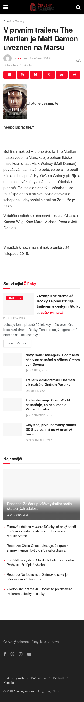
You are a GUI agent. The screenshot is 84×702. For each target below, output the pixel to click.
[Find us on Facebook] (5, 654)
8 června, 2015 (40, 58)
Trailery (19, 21)
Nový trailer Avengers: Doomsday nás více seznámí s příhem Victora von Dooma (53, 359)
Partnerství (38, 678)
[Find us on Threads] (12, 654)
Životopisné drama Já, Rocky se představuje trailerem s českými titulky (58, 301)
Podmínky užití (14, 678)
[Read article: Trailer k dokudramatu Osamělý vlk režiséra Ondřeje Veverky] (13, 384)
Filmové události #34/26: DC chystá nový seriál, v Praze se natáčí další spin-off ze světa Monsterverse (42, 531)
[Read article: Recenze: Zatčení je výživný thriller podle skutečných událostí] (42, 496)
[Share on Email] (62, 75)
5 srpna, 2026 (37, 390)
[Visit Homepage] (42, 7)
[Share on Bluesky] (36, 75)
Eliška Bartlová (52, 312)
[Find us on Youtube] (29, 654)
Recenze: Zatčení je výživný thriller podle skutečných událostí (39, 506)
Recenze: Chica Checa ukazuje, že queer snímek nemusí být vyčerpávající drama (37, 548)
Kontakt (9, 682)
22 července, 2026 (40, 440)
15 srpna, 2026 (37, 370)
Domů (7, 21)
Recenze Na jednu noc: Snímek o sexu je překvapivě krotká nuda (37, 576)
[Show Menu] (6, 7)
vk (19, 58)
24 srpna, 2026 (18, 514)
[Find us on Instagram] (20, 654)
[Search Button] (78, 7)
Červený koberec (24, 691)
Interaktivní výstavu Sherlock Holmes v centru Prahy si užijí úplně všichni (40, 562)
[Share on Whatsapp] (49, 75)
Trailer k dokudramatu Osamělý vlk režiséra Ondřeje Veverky (50, 382)
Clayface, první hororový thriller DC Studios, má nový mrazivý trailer (51, 429)
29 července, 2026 (40, 415)
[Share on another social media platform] (74, 75)
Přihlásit (58, 678)
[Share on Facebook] (10, 75)
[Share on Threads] (23, 75)
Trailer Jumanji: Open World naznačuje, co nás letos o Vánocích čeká (48, 404)
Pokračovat (19, 342)
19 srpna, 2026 (15, 318)
